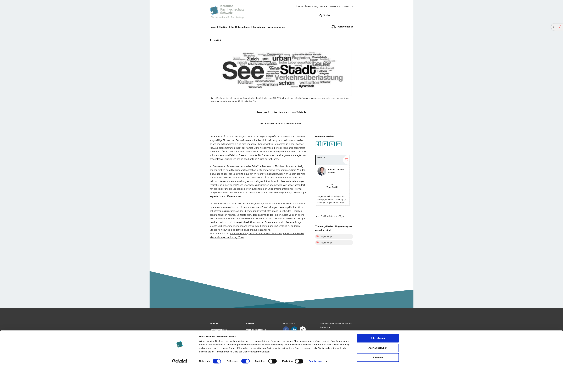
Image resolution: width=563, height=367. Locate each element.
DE (352, 6)
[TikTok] (303, 329)
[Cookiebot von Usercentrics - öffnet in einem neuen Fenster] (180, 361)
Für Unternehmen (240, 26)
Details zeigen (316, 361)
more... (332, 180)
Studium (223, 26)
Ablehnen (378, 357)
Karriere (323, 6)
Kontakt (345, 6)
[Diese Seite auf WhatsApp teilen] (332, 144)
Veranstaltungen (277, 26)
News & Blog (312, 6)
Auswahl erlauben (377, 348)
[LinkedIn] (294, 329)
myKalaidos (334, 6)
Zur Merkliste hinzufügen (333, 216)
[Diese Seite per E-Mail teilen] (339, 144)
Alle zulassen (378, 338)
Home (213, 26)
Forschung (259, 26)
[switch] (245, 361)
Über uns (300, 6)
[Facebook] (286, 329)
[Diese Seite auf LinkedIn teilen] (325, 144)
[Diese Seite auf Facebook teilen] (318, 144)
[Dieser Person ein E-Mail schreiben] (346, 160)
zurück (217, 40)
